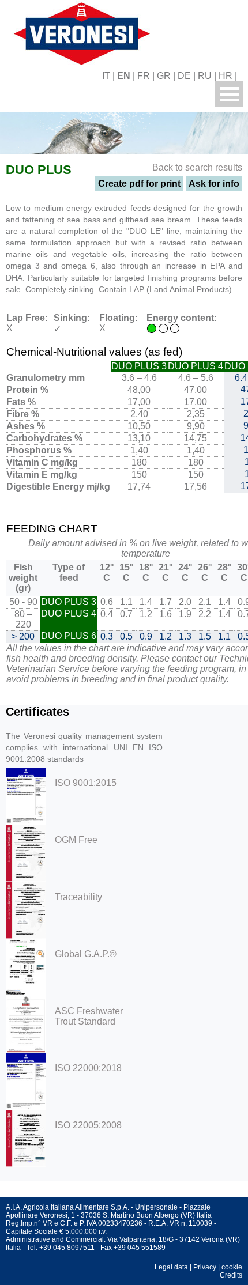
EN (123, 76)
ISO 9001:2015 (86, 783)
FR (143, 76)
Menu (229, 94)
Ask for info (214, 183)
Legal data (171, 1267)
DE (184, 76)
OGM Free (76, 840)
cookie (231, 1267)
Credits (231, 1275)
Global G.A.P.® (86, 954)
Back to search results (197, 167)
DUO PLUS (39, 169)
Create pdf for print (139, 183)
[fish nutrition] (79, 32)
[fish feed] (243, 76)
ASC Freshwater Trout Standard (89, 1016)
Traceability (78, 897)
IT (106, 76)
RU (205, 76)
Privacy (204, 1267)
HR (225, 76)
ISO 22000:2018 (88, 1068)
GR (164, 76)
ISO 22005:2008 (88, 1125)
